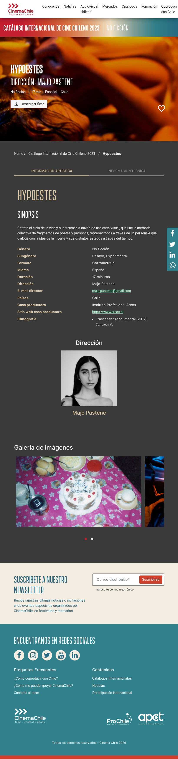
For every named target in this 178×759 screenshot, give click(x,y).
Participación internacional (112, 693)
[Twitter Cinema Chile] (47, 655)
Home (18, 154)
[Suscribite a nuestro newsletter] (116, 580)
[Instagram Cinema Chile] (33, 655)
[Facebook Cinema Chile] (19, 655)
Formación (149, 6)
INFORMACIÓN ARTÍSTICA (51, 171)
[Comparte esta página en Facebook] (172, 233)
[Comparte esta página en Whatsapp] (172, 265)
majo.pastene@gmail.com (111, 291)
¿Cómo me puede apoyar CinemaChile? (43, 686)
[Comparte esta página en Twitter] (172, 244)
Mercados (110, 6)
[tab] (51, 171)
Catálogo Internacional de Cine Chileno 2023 (61, 154)
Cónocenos (50, 6)
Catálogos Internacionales (112, 678)
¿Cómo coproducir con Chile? (36, 678)
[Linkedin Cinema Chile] (74, 655)
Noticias (70, 6)
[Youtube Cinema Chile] (61, 655)
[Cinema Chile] (21, 9)
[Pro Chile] (120, 718)
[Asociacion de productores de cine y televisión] (151, 718)
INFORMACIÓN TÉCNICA (126, 171)
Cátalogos (129, 6)
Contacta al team (26, 693)
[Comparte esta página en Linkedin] (172, 254)
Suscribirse (151, 579)
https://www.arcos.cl (107, 312)
